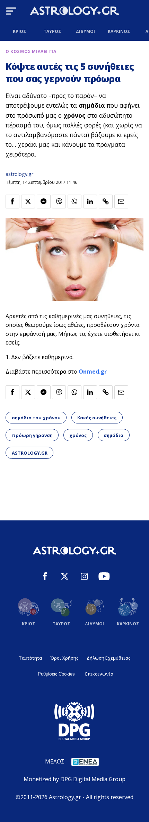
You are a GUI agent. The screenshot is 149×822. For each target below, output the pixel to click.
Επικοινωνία (99, 674)
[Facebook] (45, 577)
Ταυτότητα (30, 658)
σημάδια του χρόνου (36, 417)
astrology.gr (19, 174)
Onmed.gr (93, 371)
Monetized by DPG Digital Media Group (74, 779)
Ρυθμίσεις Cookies (56, 674)
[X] (64, 577)
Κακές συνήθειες (96, 417)
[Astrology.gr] (74, 11)
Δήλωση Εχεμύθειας (108, 658)
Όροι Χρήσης (64, 658)
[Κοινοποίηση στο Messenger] (44, 201)
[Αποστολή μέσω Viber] (59, 201)
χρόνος (78, 435)
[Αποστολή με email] (121, 201)
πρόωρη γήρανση (32, 435)
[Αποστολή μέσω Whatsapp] (74, 201)
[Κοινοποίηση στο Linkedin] (90, 201)
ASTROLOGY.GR (29, 453)
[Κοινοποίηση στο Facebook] (12, 201)
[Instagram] (84, 577)
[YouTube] (104, 577)
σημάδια (113, 435)
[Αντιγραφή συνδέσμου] (106, 201)
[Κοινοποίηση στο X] (28, 201)
